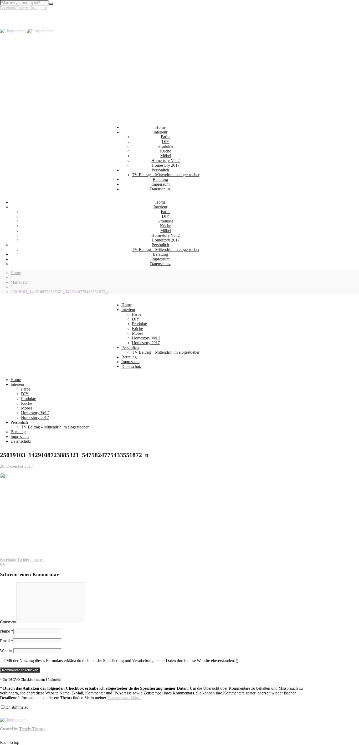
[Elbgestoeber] (26, 31)
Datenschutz (160, 189)
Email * (6, 641)
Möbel (165, 156)
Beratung (160, 179)
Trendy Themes (32, 729)
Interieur (160, 132)
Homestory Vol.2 (165, 160)
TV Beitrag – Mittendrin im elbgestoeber (165, 174)
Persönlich (160, 170)
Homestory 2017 (166, 165)
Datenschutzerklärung (125, 697)
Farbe (165, 137)
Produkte (165, 146)
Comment (8, 622)
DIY (166, 141)
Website (6, 650)
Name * (6, 631)
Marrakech (19, 282)
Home (160, 127)
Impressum (160, 184)
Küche (165, 151)
